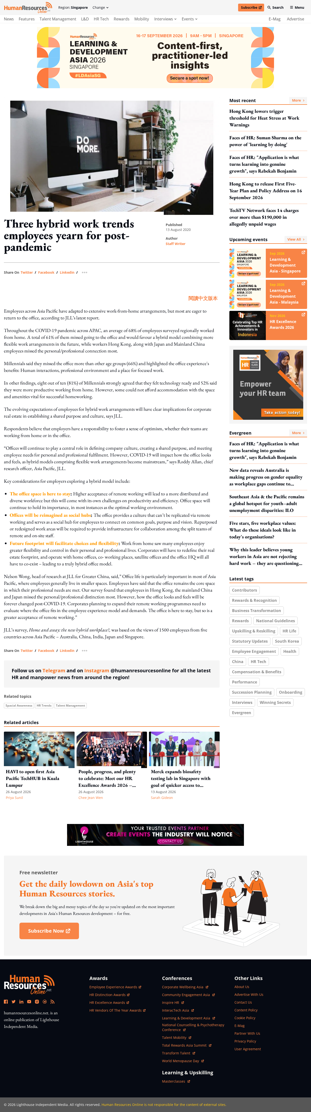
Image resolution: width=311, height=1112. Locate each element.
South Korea (287, 641)
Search (278, 7)
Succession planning (252, 692)
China (237, 661)
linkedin (67, 272)
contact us (243, 1002)
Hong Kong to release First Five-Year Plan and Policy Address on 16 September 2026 (265, 191)
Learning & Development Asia (186, 1018)
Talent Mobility (176, 1037)
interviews (163, 19)
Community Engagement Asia (186, 994)
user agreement (247, 1049)
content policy (246, 1010)
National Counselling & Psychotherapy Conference (193, 1027)
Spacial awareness (19, 705)
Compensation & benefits (256, 671)
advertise (295, 19)
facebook (46, 272)
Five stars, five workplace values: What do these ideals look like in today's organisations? (262, 530)
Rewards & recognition (254, 600)
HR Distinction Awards (107, 994)
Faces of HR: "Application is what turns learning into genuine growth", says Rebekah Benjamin (264, 164)
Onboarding (290, 692)
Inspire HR (173, 1002)
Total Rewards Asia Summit (184, 1045)
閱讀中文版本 (203, 298)
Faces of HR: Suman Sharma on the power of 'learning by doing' (265, 141)
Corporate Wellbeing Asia (183, 987)
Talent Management (58, 19)
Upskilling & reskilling (253, 631)
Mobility (141, 19)
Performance (244, 682)
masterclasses (176, 1081)
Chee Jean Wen (90, 797)
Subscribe (252, 8)
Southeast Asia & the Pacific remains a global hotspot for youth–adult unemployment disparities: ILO (266, 503)
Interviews (242, 702)
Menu (299, 7)
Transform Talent (178, 1053)
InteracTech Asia (178, 1010)
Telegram (54, 670)
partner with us (247, 1033)
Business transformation (256, 610)
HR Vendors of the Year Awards (115, 1010)
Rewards (122, 19)
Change (99, 7)
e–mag (275, 19)
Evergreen (265, 433)
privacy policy (245, 1041)
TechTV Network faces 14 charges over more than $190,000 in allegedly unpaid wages (264, 217)
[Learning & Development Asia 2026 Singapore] (155, 57)
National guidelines (275, 620)
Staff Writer (175, 243)
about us (241, 986)
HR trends (44, 705)
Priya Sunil (14, 797)
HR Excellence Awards (107, 1002)
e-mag (239, 1025)
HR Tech (101, 19)
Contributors (244, 590)
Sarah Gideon (162, 797)
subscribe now (53, 932)
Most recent (265, 100)
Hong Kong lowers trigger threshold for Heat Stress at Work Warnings (264, 118)
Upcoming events (265, 239)
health (289, 651)
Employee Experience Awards (113, 987)
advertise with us (248, 994)
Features (27, 19)
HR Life (289, 631)
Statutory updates (250, 641)
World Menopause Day (181, 1061)
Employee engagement (254, 651)
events (188, 19)
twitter (27, 272)
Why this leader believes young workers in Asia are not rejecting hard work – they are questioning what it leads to (264, 556)
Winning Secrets (275, 702)
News (9, 19)
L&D (85, 19)
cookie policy (244, 1018)
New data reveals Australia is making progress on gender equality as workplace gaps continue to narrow (265, 477)
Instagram (96, 670)
